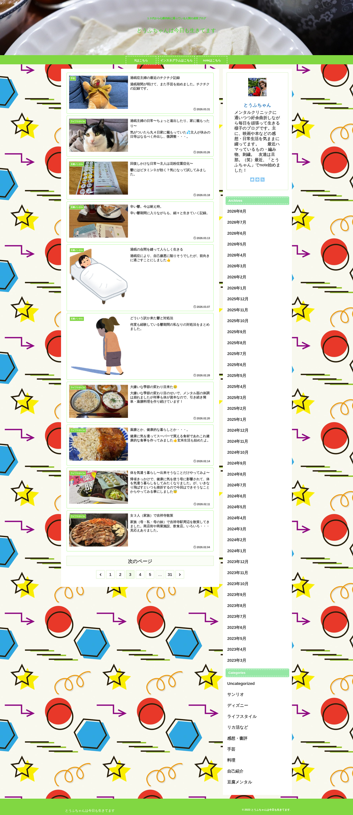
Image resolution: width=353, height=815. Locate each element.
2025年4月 (236, 386)
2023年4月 (236, 649)
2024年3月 (236, 529)
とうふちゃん (257, 105)
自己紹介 (235, 771)
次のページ (140, 561)
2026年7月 (236, 222)
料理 (231, 760)
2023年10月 (238, 583)
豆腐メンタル (239, 782)
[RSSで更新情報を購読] (262, 179)
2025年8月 (236, 343)
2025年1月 (236, 419)
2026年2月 (236, 277)
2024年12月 (238, 430)
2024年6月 (236, 496)
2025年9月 (236, 331)
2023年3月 (236, 660)
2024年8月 (236, 474)
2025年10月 (238, 320)
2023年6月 (236, 627)
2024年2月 (236, 540)
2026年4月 (236, 255)
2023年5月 (236, 638)
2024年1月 (236, 551)
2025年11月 (237, 310)
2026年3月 (236, 266)
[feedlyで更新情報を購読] (257, 179)
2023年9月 (236, 594)
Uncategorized (241, 683)
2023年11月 (237, 572)
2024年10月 (238, 452)
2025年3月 (236, 397)
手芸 (231, 749)
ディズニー (237, 705)
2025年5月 (236, 375)
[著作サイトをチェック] (252, 179)
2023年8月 (236, 605)
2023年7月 (236, 616)
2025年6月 (236, 364)
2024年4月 (236, 518)
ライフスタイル (242, 716)
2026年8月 (236, 211)
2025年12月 (238, 299)
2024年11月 (237, 441)
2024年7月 (236, 485)
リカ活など (237, 727)
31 (170, 574)
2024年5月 (236, 507)
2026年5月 (236, 244)
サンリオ (235, 694)
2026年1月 (236, 288)
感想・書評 (237, 738)
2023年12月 (238, 561)
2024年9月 (236, 463)
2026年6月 (236, 233)
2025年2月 (236, 408)
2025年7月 (236, 353)
